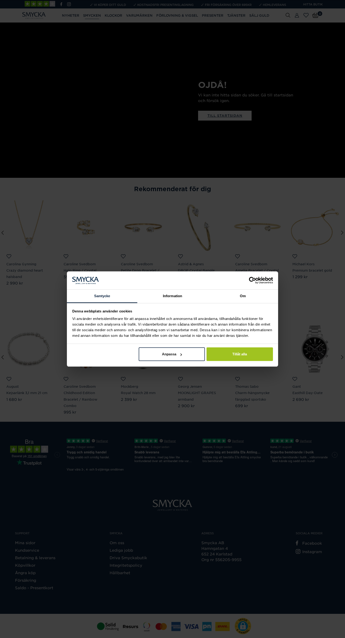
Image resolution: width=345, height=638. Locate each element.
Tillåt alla (239, 354)
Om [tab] (243, 296)
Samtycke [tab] (102, 296)
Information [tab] (172, 296)
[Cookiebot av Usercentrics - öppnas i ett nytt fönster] (252, 280)
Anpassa (169, 354)
